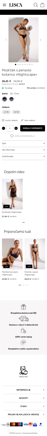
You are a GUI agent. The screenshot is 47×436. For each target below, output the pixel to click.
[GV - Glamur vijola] (11, 99)
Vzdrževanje (7, 156)
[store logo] (16, 5)
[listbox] (23, 112)
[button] (6, 39)
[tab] (23, 143)
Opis (4, 143)
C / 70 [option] (6, 112)
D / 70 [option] (16, 112)
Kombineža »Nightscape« (12, 212)
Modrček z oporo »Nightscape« (31, 273)
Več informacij (8, 150)
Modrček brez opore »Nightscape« (10, 273)
